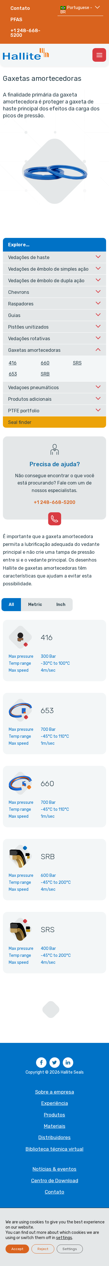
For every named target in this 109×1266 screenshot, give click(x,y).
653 (13, 374)
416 (13, 363)
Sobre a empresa (54, 1092)
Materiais (54, 1126)
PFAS (16, 19)
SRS (77, 363)
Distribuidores (54, 1137)
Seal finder (19, 422)
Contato (20, 8)
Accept (17, 1249)
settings (64, 1237)
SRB (45, 374)
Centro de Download (54, 1180)
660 (45, 363)
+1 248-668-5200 (25, 33)
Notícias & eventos (54, 1169)
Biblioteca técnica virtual (54, 1149)
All (11, 604)
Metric (35, 604)
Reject (42, 1249)
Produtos (54, 1115)
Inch (60, 604)
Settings (69, 1249)
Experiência (54, 1103)
